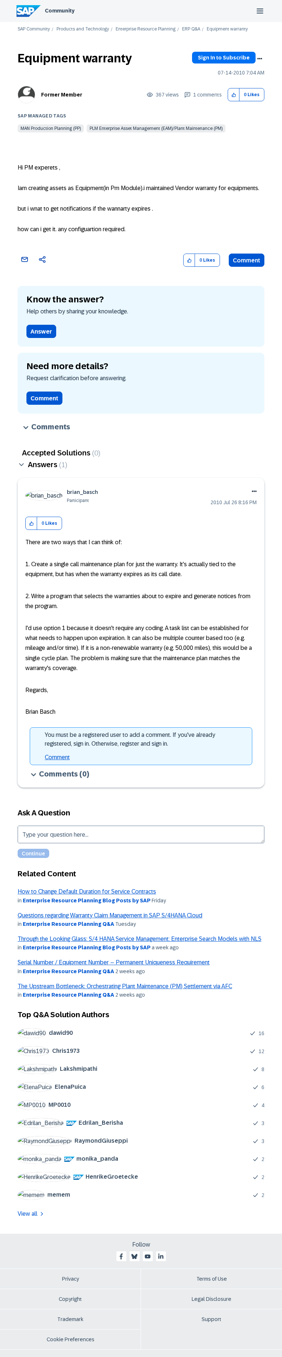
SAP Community (34, 29)
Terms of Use (211, 1279)
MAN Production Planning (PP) (51, 128)
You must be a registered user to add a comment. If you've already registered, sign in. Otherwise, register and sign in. (130, 739)
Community (60, 11)
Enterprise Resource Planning (146, 29)
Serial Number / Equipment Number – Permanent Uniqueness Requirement (114, 962)
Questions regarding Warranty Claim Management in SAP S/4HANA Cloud (110, 915)
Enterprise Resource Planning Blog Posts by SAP (87, 900)
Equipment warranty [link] (227, 29)
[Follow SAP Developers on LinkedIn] (161, 1256)
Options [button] (260, 59)
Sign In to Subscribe (224, 58)
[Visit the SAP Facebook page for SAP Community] (121, 1256)
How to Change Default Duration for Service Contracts (87, 891)
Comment (246, 260)
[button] (233, 94)
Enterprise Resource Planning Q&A (68, 924)
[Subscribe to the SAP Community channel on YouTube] (148, 1256)
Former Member (61, 95)
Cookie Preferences (70, 1339)
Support (211, 1319)
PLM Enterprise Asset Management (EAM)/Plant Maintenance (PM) (156, 128)
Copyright (70, 1299)
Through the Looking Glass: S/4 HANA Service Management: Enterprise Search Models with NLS (139, 939)
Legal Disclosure (211, 1299)
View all (27, 1214)
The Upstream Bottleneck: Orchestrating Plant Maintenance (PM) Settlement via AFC (125, 986)
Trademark (70, 1319)
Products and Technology (83, 29)
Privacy (70, 1279)
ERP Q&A (191, 29)
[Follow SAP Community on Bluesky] (134, 1256)
